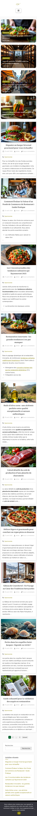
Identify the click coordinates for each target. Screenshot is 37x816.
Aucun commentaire (28, 151)
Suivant (25, 737)
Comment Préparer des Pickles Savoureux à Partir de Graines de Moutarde (17, 113)
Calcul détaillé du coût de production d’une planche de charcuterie (18, 473)
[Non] (35, 809)
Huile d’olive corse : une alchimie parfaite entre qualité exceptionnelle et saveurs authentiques (18, 792)
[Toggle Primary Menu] (18, 11)
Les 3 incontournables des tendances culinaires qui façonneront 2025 (18, 271)
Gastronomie (6, 32)
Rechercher (9, 745)
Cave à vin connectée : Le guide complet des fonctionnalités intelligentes (15, 62)
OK (19, 813)
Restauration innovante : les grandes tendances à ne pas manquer (17, 37)
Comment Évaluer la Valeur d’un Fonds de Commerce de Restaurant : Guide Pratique (19, 204)
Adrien (18, 151)
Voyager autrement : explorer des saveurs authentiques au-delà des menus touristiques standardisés (15, 87)
